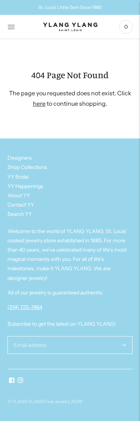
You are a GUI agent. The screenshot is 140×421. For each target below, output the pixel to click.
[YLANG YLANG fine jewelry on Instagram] (20, 381)
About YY (18, 195)
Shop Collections (27, 167)
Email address (29, 336)
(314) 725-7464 (24, 307)
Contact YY (20, 204)
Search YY (19, 214)
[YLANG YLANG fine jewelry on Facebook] (12, 381)
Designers (19, 157)
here (39, 103)
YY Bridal (17, 176)
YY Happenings (25, 186)
